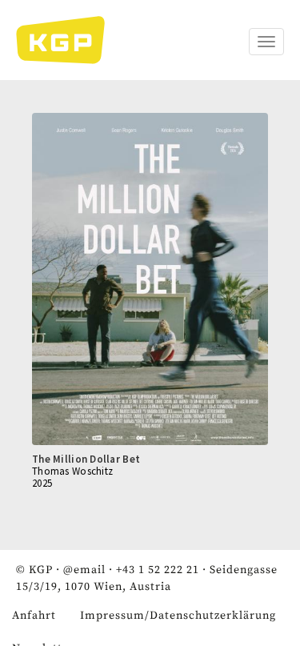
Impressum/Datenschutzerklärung (178, 615)
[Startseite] (68, 40)
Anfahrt (34, 615)
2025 (42, 483)
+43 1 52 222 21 (157, 570)
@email (84, 570)
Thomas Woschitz (72, 471)
